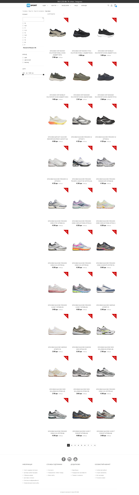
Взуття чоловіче (39, 11)
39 (25, 42)
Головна (24, 11)
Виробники (75, 470)
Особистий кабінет (101, 470)
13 (25, 37)
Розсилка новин (100, 478)
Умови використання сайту (31, 483)
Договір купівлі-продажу (30, 472)
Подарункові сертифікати (79, 472)
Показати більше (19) (29, 47)
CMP (25, 57)
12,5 (25, 35)
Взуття (31, 11)
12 (25, 33)
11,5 (25, 30)
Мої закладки (100, 475)
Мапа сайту (51, 475)
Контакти (50, 470)
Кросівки (47, 11)
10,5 (25, 25)
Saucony (26, 62)
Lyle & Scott (27, 60)
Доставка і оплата (29, 478)
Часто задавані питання (30, 470)
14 (25, 40)
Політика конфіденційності (31, 480)
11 (25, 28)
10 (25, 23)
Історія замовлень (101, 472)
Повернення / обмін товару (55, 472)
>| (94, 445)
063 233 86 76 (63, 1)
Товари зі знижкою (77, 475)
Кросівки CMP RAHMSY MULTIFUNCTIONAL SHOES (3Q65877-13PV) (57, 53)
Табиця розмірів (28, 475)
